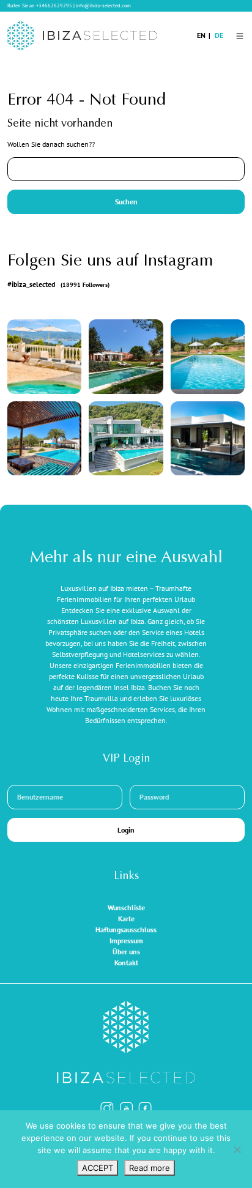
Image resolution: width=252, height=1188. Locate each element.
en (201, 35)
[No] (237, 1149)
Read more (149, 1168)
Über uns (126, 951)
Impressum (126, 940)
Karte (126, 918)
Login (126, 829)
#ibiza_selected (58, 284)
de (219, 35)
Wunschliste (126, 907)
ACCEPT (97, 1168)
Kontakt (126, 962)
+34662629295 (54, 5)
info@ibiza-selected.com (103, 5)
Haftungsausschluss (126, 929)
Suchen (126, 201)
